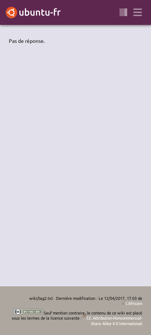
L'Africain (134, 303)
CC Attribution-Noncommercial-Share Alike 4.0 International (114, 320)
